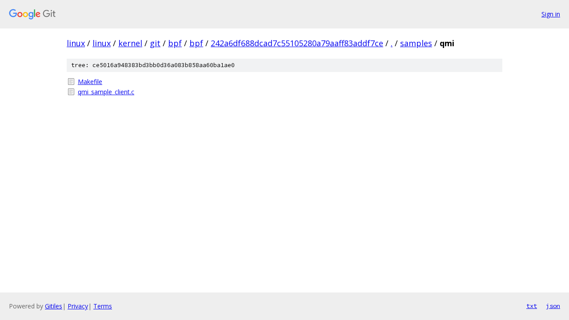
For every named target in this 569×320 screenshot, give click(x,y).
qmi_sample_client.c (106, 92)
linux (76, 43)
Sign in (550, 14)
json (553, 306)
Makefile (90, 81)
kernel (130, 43)
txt (531, 306)
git (155, 43)
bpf (175, 43)
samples (416, 43)
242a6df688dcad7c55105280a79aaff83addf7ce (297, 43)
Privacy (78, 306)
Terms (102, 306)
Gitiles (53, 306)
